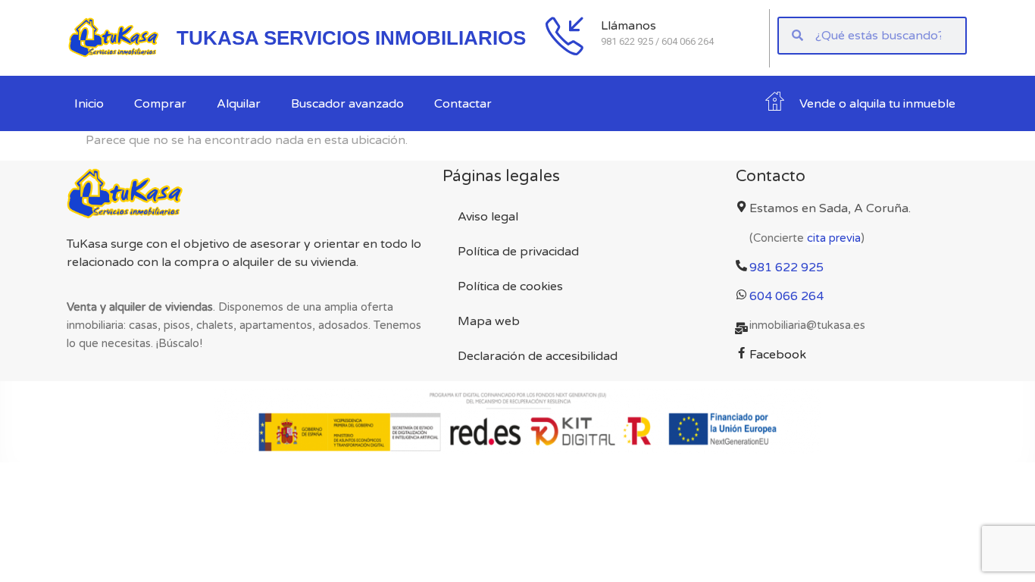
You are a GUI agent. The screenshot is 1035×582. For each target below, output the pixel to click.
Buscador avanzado (347, 103)
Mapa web (489, 321)
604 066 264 (786, 296)
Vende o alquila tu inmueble (877, 103)
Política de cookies (510, 286)
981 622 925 (786, 267)
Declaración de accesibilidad (538, 356)
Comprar (160, 103)
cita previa (834, 238)
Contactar (463, 103)
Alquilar (239, 103)
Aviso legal (488, 216)
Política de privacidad (518, 251)
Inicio (89, 103)
